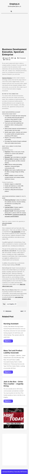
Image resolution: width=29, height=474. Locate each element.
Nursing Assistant (11, 324)
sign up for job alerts (7, 223)
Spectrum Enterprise (7, 78)
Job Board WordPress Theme (10, 471)
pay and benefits (16, 231)
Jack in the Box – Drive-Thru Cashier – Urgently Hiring (13, 384)
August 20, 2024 (8, 58)
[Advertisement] (14, 28)
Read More (9, 341)
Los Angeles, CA (11, 304)
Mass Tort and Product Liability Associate (13, 352)
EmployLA (14, 4)
